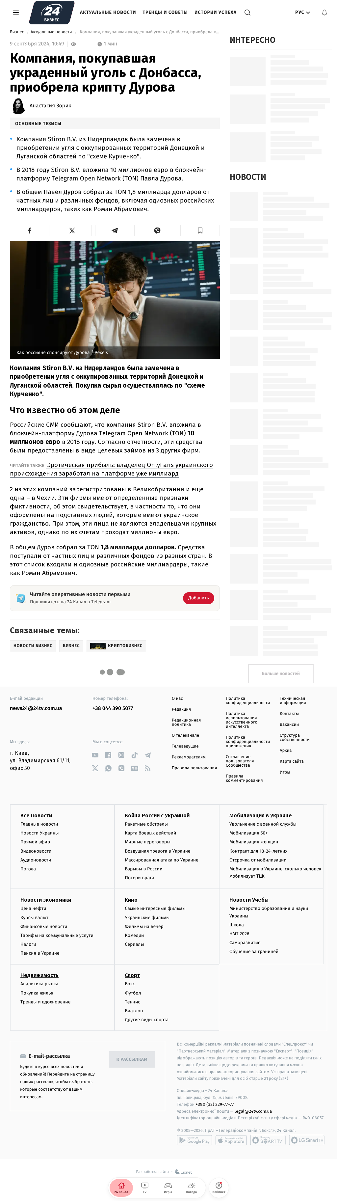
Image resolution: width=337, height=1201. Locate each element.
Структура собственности (295, 737)
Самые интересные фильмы (155, 908)
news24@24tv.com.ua (36, 708)
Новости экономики (45, 900)
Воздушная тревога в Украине (157, 851)
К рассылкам (132, 1059)
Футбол (133, 993)
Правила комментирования (244, 778)
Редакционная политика (186, 722)
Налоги (28, 944)
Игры (285, 772)
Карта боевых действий (150, 833)
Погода (28, 869)
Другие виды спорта (146, 1020)
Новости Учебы (249, 900)
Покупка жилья (36, 993)
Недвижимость (39, 975)
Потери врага (139, 878)
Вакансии (289, 725)
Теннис (132, 1002)
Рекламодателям (189, 757)
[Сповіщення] (324, 12)
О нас (177, 698)
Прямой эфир (35, 842)
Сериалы (134, 944)
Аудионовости (35, 860)
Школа (236, 925)
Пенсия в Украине (40, 953)
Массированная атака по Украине (161, 860)
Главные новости (39, 824)
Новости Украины (39, 833)
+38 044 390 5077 (112, 708)
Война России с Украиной (157, 815)
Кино (131, 900)
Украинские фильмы (147, 917)
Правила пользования (194, 768)
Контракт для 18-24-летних (258, 851)
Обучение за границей (253, 951)
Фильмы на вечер (144, 926)
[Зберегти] (200, 230)
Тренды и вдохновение (45, 1002)
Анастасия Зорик (50, 106)
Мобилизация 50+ (248, 833)
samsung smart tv (306, 1140)
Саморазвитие (245, 942)
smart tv (268, 1140)
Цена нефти (33, 908)
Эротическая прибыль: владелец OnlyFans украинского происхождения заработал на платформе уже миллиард (111, 469)
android (194, 1140)
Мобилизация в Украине (260, 815)
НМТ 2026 (239, 934)
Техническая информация (293, 700)
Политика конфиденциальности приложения (248, 741)
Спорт (132, 975)
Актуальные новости (108, 12)
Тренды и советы (165, 12)
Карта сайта (292, 761)
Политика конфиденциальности (248, 700)
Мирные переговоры (147, 842)
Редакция (181, 709)
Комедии (134, 935)
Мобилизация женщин (253, 842)
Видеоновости (36, 851)
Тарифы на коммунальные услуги (56, 935)
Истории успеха (215, 12)
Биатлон (134, 1011)
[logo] (52, 12)
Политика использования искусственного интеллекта (241, 720)
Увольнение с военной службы (263, 824)
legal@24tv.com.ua (253, 1111)
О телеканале (185, 735)
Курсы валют (34, 917)
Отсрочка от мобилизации (258, 860)
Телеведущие (185, 746)
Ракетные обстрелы (146, 824)
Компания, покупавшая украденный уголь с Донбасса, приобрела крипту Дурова (149, 32)
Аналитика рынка (39, 984)
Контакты (289, 714)
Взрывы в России (143, 869)
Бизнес (17, 32)
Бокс (130, 984)
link (95, 755)
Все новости (36, 815)
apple (231, 1140)
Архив (286, 751)
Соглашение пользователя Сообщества (240, 761)
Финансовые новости (43, 926)
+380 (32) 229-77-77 (214, 1104)
